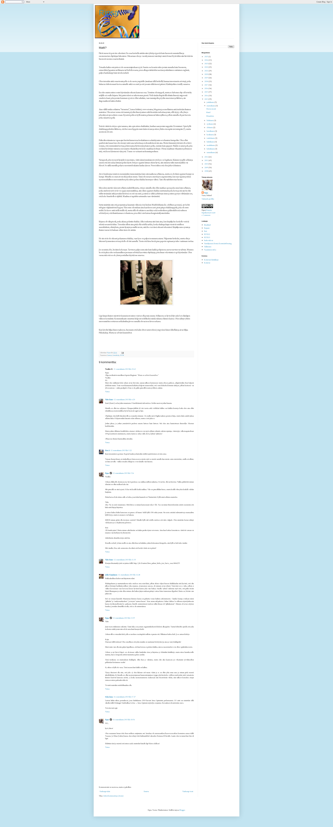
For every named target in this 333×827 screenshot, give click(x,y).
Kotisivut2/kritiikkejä (211, 260)
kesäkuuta (210, 134)
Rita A (107, 450)
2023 (206, 63)
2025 (206, 56)
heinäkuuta (211, 131)
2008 (206, 171)
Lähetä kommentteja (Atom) (113, 796)
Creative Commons (209, 213)
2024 (206, 60)
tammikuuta (211, 152)
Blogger (182, 810)
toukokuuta (211, 138)
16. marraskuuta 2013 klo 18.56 (124, 719)
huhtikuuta (211, 142)
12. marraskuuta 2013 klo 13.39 (124, 618)
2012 (206, 157)
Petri (205, 231)
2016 (206, 88)
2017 (206, 85)
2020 (206, 74)
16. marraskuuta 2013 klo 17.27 (125, 697)
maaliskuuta (211, 145)
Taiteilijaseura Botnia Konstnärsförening (218, 243)
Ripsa (109, 12)
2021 (206, 70)
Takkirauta (207, 246)
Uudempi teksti (105, 791)
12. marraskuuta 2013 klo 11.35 (125, 559)
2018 (206, 81)
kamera (109, 355)
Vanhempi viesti (187, 791)
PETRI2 (207, 234)
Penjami (206, 228)
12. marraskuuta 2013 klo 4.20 (124, 399)
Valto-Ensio (109, 399)
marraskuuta (211, 105)
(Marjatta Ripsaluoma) (207, 211)
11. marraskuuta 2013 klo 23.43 (125, 369)
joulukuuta (210, 102)
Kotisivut (207, 263)
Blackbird (207, 225)
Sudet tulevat (208, 240)
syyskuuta (210, 124)
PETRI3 (207, 237)
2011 (206, 160)
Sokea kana (109, 697)
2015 (206, 92)
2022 (206, 67)
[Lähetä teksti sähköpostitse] (122, 352)
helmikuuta (211, 149)
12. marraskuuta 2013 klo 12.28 (129, 575)
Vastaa (107, 391)
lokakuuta (210, 120)
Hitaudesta (210, 116)
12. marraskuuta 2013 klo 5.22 (121, 450)
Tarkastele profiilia (208, 199)
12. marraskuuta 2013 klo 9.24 (123, 473)
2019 (206, 78)
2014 (206, 95)
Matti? (208, 112)
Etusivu (146, 791)
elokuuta (210, 127)
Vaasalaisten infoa (210, 250)
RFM (122, 355)
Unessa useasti (211, 109)
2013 (206, 99)
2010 (206, 164)
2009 (206, 167)
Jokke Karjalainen (111, 575)
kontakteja (116, 355)
